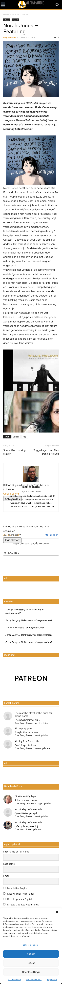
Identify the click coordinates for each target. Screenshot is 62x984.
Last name (9, 863)
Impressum (52, 979)
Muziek (15, 14)
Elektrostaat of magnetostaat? (36, 620)
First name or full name (16, 851)
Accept (31, 953)
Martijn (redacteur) (15, 609)
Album (25, 14)
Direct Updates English (20, 899)
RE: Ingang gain (23, 728)
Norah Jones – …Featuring (23, 28)
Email (6, 875)
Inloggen (53, 534)
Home (6, 14)
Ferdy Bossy (11, 620)
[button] (57, 912)
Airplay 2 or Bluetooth (27, 741)
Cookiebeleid (14, 979)
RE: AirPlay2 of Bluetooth (28, 809)
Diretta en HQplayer (26, 796)
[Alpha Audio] (31, 4)
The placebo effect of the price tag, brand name (34, 714)
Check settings (31, 972)
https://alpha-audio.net (31, 491)
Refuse (31, 963)
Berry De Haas (27, 803)
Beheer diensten (30, 945)
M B (7, 627)
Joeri (22, 829)
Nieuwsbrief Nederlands (21, 893)
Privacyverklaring (34, 979)
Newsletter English (17, 888)
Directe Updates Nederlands (23, 904)
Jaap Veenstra (9, 37)
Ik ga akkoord (12, 540)
